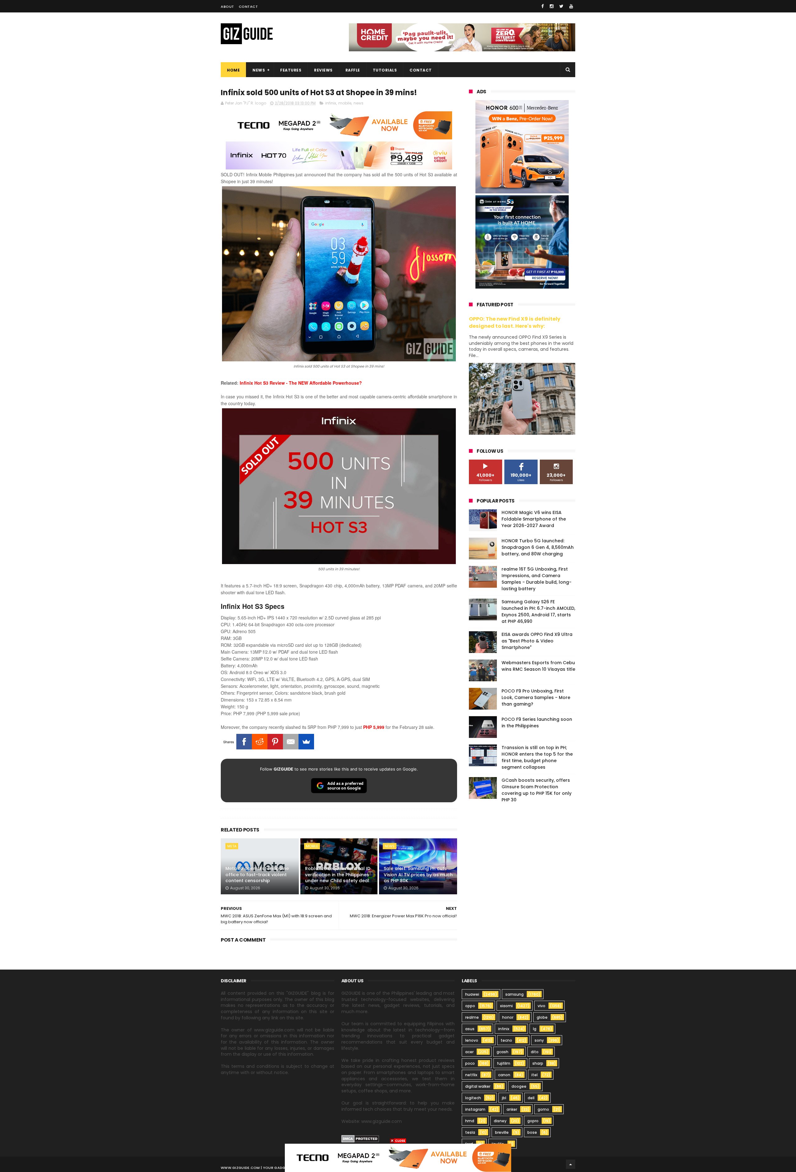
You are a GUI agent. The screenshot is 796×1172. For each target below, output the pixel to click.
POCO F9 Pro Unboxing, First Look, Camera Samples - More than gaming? (536, 697)
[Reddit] (259, 741)
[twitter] (561, 6)
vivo (541, 1005)
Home (233, 70)
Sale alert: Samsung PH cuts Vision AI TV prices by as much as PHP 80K (418, 874)
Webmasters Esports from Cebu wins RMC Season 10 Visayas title (538, 666)
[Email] (290, 741)
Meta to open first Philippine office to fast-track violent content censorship (257, 874)
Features (290, 70)
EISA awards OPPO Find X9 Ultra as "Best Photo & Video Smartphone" (537, 641)
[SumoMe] (306, 741)
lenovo (471, 1040)
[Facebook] (244, 741)
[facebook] (542, 6)
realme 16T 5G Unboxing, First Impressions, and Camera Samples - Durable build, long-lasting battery (537, 579)
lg (534, 1028)
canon (504, 1074)
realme (472, 1017)
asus (469, 1028)
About (227, 6)
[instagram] (552, 6)
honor (507, 1017)
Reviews (323, 70)
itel (534, 1074)
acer (469, 1051)
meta (231, 846)
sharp (537, 1063)
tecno (506, 1040)
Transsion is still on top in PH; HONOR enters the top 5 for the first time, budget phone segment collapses (537, 757)
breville (502, 1132)
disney (500, 1120)
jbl (504, 1097)
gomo (543, 1109)
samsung (514, 994)
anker (512, 1109)
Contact (248, 6)
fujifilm (503, 1063)
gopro (533, 1120)
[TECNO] (398, 1157)
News (258, 70)
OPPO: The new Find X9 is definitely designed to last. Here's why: (514, 322)
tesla (470, 1132)
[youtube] (571, 6)
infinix (330, 103)
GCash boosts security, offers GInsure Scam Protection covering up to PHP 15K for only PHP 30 (537, 790)
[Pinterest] (275, 741)
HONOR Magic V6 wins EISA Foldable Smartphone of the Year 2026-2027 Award (534, 519)
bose (532, 1132)
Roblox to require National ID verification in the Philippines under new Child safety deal (337, 874)
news (358, 103)
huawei (472, 994)
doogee (518, 1086)
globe (542, 1017)
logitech (473, 1097)
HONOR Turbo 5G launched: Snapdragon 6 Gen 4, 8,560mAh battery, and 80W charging (538, 547)
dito (535, 1051)
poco (470, 1063)
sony (539, 1040)
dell (531, 1097)
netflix (471, 1074)
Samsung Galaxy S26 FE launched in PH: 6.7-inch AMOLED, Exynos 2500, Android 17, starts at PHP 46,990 (538, 611)
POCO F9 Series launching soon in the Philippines (537, 722)
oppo (470, 1005)
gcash (502, 1051)
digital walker (477, 1086)
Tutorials (385, 70)
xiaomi (506, 1005)
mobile (344, 103)
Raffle (352, 70)
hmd (469, 1120)
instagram (475, 1109)
